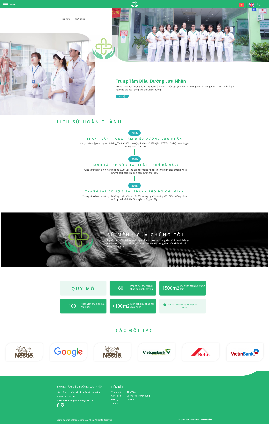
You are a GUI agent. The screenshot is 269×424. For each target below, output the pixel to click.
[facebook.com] (58, 404)
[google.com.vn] (62, 404)
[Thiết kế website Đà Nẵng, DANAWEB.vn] (207, 419)
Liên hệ (121, 96)
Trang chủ (65, 19)
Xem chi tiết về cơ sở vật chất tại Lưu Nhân (182, 306)
